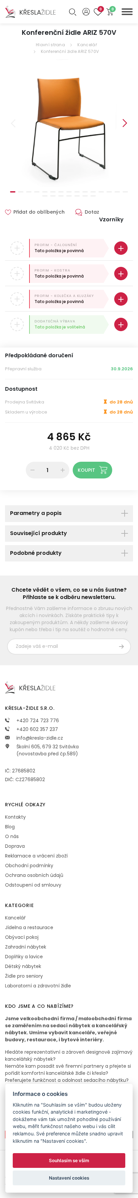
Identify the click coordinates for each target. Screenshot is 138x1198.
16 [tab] (45, 196)
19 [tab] (69, 196)
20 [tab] (77, 196)
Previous (13, 123)
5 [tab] (45, 192)
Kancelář (86, 45)
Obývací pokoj (22, 937)
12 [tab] (101, 192)
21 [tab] (85, 196)
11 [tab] (93, 192)
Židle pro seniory (24, 976)
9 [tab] (77, 192)
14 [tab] (117, 192)
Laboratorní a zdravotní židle (38, 985)
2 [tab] (20, 192)
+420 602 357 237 (36, 729)
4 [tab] (37, 192)
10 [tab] (85, 192)
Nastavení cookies (69, 1178)
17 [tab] (53, 196)
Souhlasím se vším (69, 1160)
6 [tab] (53, 192)
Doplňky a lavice (24, 956)
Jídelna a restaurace (29, 927)
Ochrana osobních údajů (34, 875)
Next (125, 123)
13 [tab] (109, 192)
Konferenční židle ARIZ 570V (70, 51)
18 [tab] (61, 196)
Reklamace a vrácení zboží (36, 855)
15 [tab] (125, 192)
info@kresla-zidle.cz (39, 738)
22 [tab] (93, 196)
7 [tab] (61, 192)
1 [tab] (12, 192)
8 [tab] (69, 192)
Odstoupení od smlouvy (33, 885)
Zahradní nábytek (25, 947)
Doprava (15, 846)
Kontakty (15, 817)
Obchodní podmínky (29, 865)
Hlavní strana (50, 45)
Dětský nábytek (23, 966)
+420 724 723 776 (37, 720)
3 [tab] (28, 192)
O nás (12, 836)
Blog (10, 826)
